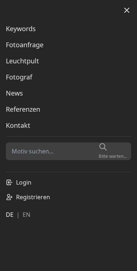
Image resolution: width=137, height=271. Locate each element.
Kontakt (18, 125)
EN (26, 215)
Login (23, 182)
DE (10, 215)
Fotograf (19, 77)
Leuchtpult (22, 60)
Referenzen (23, 109)
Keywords (21, 28)
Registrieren (33, 197)
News (14, 93)
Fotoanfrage (24, 44)
